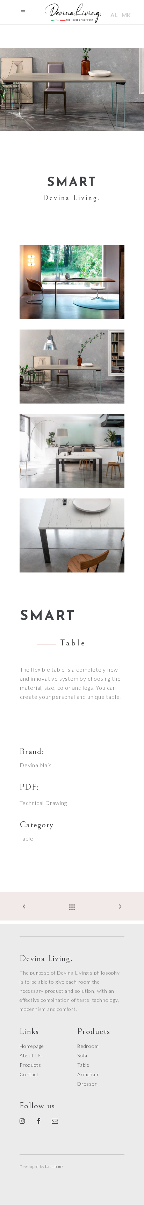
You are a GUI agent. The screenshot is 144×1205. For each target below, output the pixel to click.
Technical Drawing (43, 802)
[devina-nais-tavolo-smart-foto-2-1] (72, 451)
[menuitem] (114, 15)
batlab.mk (54, 1166)
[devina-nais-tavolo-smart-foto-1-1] (72, 282)
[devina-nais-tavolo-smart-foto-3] (72, 367)
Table (27, 838)
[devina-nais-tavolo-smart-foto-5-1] (72, 535)
